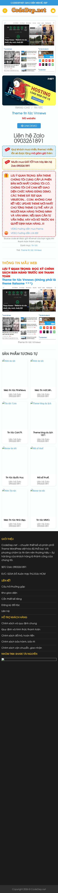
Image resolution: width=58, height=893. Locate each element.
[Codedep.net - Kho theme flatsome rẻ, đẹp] (29, 10)
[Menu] (5, 10)
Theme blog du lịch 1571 (43, 433)
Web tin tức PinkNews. (15, 390)
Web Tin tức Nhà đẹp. (15, 519)
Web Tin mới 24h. (43, 390)
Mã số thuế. (43, 477)
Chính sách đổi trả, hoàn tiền (17, 635)
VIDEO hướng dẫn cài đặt (24, 232)
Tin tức (38, 107)
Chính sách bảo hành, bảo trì (18, 641)
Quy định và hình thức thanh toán (20, 629)
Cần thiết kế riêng (11, 598)
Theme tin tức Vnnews (31, 250)
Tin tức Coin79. (14, 432)
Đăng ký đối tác (10, 604)
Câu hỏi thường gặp (13, 586)
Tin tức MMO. (43, 519)
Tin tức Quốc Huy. (15, 477)
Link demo (30, 125)
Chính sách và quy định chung (19, 623)
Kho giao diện (9, 592)
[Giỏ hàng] (53, 10)
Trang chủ (22, 107)
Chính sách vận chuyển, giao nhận (21, 647)
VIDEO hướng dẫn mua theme (27, 228)
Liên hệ (5, 611)
